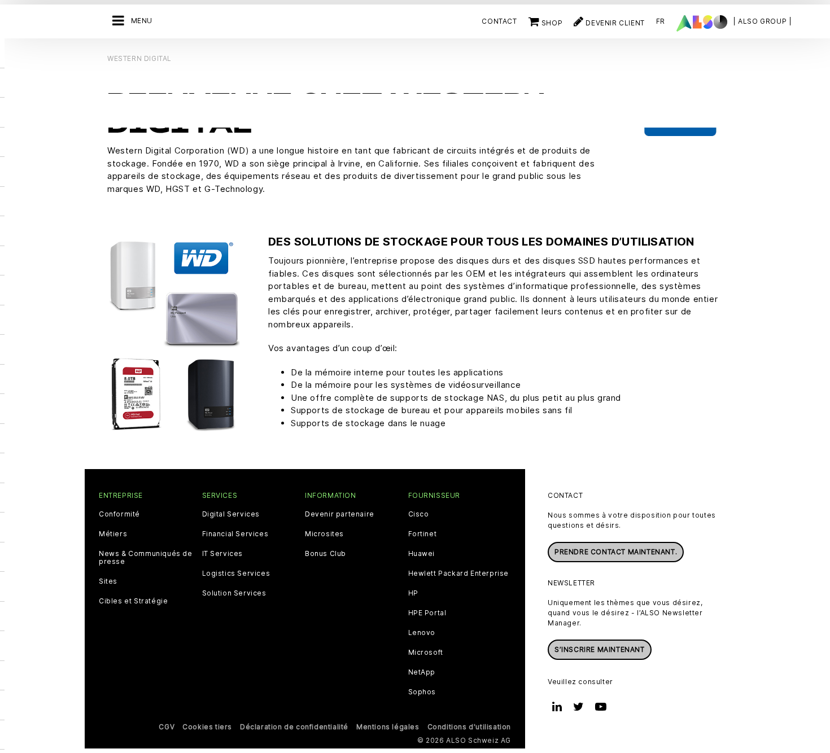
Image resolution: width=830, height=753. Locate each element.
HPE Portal (427, 613)
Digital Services (231, 514)
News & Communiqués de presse (146, 558)
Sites (108, 581)
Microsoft (425, 652)
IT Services (222, 554)
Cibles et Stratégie (133, 601)
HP (413, 593)
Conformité (119, 514)
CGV (166, 727)
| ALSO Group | (762, 21)
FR (660, 21)
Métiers (113, 534)
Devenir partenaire (339, 514)
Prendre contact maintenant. (615, 552)
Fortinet (422, 534)
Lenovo (422, 633)
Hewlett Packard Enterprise (458, 573)
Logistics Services (236, 573)
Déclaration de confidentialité (294, 727)
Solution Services (234, 593)
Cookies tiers (207, 727)
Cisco (418, 514)
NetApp (422, 672)
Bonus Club (325, 554)
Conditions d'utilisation (469, 727)
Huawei (421, 554)
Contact (499, 21)
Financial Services (235, 534)
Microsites (324, 534)
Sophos (422, 692)
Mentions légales (388, 727)
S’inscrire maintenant (599, 649)
